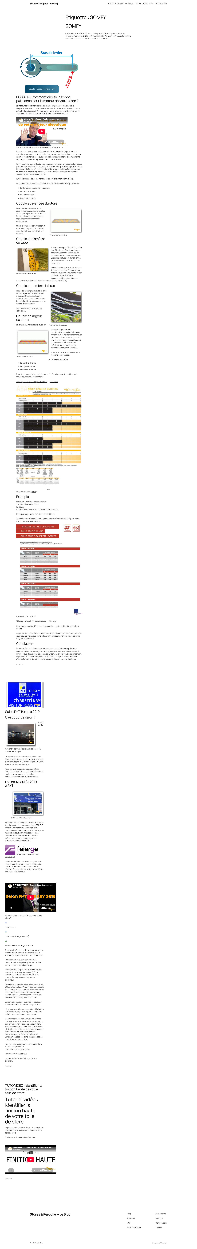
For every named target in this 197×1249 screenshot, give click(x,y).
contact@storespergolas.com (17, 1049)
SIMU (33, 616)
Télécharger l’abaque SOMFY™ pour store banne (31, 382)
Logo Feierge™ (10, 857)
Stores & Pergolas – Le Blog (44, 3)
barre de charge (45, 154)
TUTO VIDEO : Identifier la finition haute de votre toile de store (23, 1089)
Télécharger (54, 382)
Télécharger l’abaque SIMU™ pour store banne (31, 621)
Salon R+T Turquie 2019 (22, 711)
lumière (25, 1029)
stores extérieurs (36, 1029)
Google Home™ (11, 994)
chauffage (24, 1031)
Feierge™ (23, 1053)
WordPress (163, 1243)
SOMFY (33, 492)
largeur (21, 325)
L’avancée (20, 208)
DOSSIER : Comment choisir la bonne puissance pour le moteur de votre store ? (47, 99)
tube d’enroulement (41, 188)
